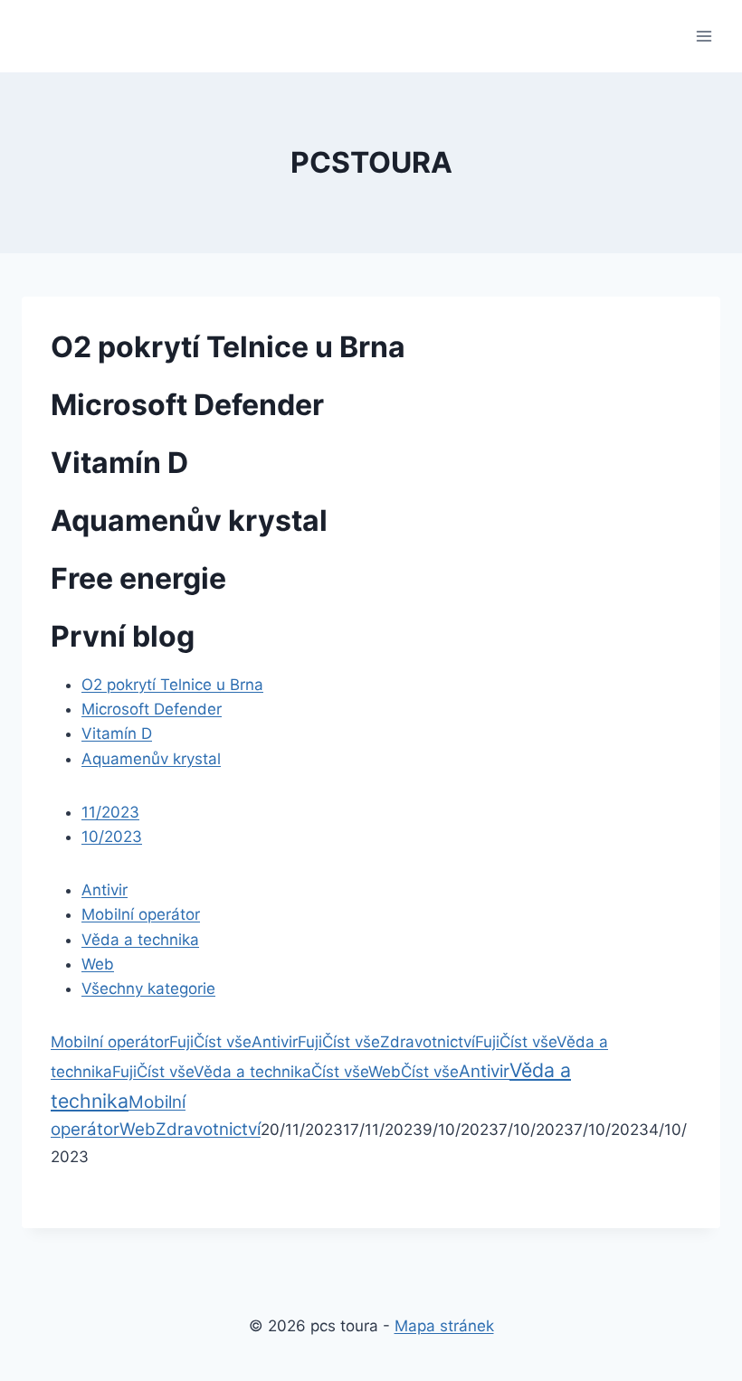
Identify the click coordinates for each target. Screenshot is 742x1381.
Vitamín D (119, 462)
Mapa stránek (444, 1326)
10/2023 (111, 837)
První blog (123, 636)
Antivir (104, 890)
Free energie (138, 578)
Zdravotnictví (427, 1042)
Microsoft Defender (187, 404)
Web (97, 964)
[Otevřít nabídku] (703, 36)
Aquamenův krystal (189, 520)
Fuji (181, 1042)
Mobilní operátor (140, 914)
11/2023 (110, 812)
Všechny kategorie (148, 988)
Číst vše (223, 1042)
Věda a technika (140, 940)
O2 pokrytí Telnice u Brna (228, 346)
